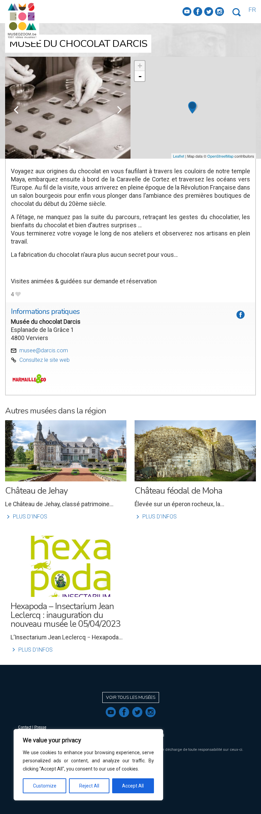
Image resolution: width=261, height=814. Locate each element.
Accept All (133, 786)
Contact (24, 727)
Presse (40, 727)
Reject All (89, 786)
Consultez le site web (44, 360)
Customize (44, 786)
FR (252, 10)
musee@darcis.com (43, 350)
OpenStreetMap (220, 156)
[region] (88, 764)
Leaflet (178, 156)
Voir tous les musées (130, 697)
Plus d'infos (26, 516)
